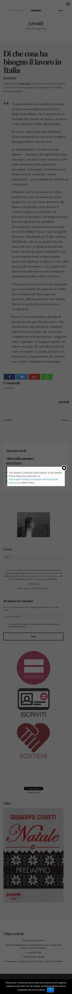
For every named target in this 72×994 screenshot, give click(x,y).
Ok (50, 990)
